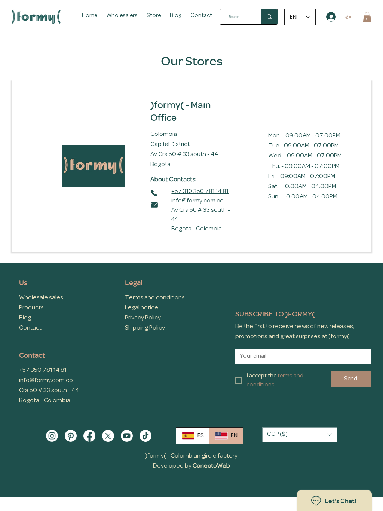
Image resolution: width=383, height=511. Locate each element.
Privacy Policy (143, 318)
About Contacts (173, 180)
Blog (25, 318)
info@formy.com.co (197, 201)
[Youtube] (127, 436)
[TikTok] (145, 436)
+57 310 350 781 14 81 (200, 191)
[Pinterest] (71, 436)
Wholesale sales (41, 297)
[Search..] (269, 16)
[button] (154, 16)
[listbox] (299, 434)
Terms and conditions (155, 297)
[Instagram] (52, 436)
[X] (108, 436)
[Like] (154, 192)
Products (31, 307)
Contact (30, 328)
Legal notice (141, 307)
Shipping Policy (145, 328)
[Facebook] (89, 436)
